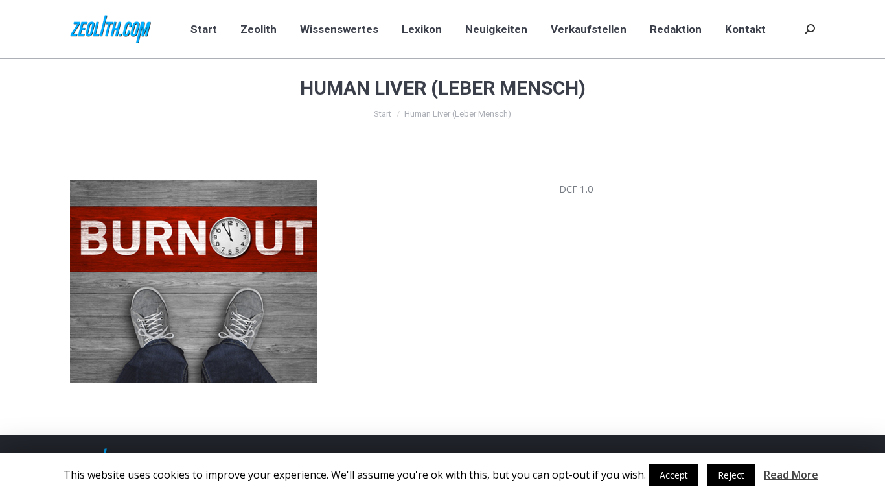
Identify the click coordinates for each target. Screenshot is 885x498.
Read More (791, 475)
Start (382, 114)
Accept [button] (674, 475)
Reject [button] (731, 475)
